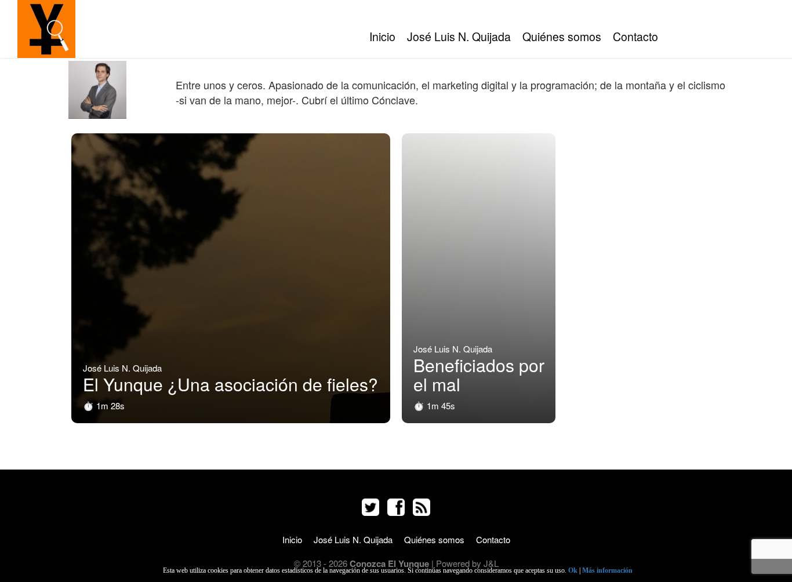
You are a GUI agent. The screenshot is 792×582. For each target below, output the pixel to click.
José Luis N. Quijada (459, 36)
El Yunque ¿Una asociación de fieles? (230, 384)
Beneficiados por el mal (478, 374)
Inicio (382, 36)
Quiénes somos (561, 36)
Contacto (635, 36)
